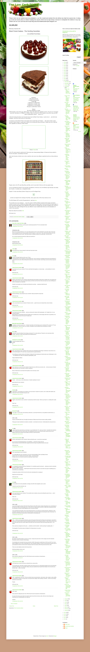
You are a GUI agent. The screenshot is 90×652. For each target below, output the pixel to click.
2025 (65, 63)
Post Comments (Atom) (18, 608)
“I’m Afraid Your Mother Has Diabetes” (67, 348)
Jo (12, 428)
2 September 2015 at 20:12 (17, 394)
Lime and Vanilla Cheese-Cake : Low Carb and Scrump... (67, 558)
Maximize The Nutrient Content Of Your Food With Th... (67, 241)
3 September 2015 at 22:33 (17, 533)
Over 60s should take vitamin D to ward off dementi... (67, 364)
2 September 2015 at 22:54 (17, 460)
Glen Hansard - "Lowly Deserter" (68, 286)
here (36, 200)
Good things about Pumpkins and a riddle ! (67, 594)
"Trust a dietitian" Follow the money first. (67, 491)
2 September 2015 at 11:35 (17, 288)
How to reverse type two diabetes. (67, 145)
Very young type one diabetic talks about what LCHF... (68, 352)
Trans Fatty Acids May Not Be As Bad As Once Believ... (67, 227)
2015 (65, 80)
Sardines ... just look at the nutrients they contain (68, 233)
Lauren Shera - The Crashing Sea (67, 414)
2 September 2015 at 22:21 (17, 433)
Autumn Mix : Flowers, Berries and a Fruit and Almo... (67, 140)
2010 (65, 619)
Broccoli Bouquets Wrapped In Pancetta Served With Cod (67, 535)
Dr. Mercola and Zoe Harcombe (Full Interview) (67, 247)
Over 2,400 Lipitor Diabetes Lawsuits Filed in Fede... (67, 321)
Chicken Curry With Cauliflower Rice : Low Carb (67, 383)
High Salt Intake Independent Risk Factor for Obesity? (68, 551)
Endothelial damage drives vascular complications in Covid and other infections (76, 99)
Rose (13, 331)
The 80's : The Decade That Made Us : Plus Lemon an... (67, 337)
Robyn (66, 628)
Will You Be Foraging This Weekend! (67, 298)
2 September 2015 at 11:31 (17, 274)
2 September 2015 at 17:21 (17, 386)
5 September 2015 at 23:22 (17, 585)
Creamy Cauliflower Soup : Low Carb (67, 503)
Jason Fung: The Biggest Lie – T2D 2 (67, 498)
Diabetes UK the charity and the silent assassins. (67, 481)
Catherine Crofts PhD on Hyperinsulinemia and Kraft (68, 390)
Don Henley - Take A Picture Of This (67, 163)
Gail (13, 482)
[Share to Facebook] (31, 217)
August (66, 598)
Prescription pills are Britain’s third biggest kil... (67, 369)
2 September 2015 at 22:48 (17, 446)
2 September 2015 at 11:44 (17, 319)
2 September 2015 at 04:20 (17, 245)
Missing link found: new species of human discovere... (67, 452)
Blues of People (66, 169)
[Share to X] (30, 217)
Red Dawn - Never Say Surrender (67, 172)
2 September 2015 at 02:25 (17, 238)
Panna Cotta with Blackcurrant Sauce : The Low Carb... (68, 276)
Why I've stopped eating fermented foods (76, 127)
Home (34, 606)
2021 (65, 70)
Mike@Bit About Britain (17, 323)
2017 (65, 77)
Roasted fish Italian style (67, 317)
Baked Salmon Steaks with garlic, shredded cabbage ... (67, 182)
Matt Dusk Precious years (67, 516)
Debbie (13, 390)
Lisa (13, 255)
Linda (13, 248)
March (66, 607)
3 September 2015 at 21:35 (17, 514)
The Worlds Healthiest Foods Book (67, 429)
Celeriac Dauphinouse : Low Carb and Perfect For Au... (68, 358)
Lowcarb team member (17, 267)
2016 (65, 78)
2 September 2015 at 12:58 (17, 327)
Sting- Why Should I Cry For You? (67, 422)
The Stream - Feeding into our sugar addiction (68, 123)
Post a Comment (14, 603)
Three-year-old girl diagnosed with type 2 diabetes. (67, 327)
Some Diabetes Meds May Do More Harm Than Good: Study (68, 308)
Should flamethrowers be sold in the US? (67, 546)
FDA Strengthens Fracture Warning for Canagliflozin (67, 435)
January (66, 610)
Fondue (34, 149)
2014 (65, 612)
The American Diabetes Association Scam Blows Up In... (67, 303)
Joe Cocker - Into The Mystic (67, 290)
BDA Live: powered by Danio (67, 202)
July (66, 600)
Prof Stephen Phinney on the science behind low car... (67, 563)
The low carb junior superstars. (67, 271)
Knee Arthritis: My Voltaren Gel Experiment (76, 89)
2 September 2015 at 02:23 (17, 226)
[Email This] (27, 217)
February (66, 608)
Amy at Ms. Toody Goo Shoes (18, 223)
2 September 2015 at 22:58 (17, 478)
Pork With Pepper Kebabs (67, 494)
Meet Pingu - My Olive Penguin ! (67, 426)
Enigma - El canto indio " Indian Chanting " (67, 418)
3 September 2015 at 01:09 (17, 487)
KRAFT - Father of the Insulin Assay (68, 486)
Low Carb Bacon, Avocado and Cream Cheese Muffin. (67, 194)
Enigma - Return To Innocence (67, 293)
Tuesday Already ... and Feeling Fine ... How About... (67, 117)
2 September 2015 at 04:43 (17, 252)
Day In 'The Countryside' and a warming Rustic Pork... (68, 470)
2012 (65, 615)
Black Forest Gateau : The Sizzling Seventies (67, 575)
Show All (79, 131)
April (66, 605)
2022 (65, 68)
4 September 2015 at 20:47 (17, 557)
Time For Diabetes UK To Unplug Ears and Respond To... (68, 112)
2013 (65, 614)
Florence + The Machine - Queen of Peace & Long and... (67, 408)
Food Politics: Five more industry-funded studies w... (67, 541)
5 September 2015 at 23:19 (17, 571)
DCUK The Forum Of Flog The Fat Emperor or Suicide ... (68, 396)
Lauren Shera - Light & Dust (67, 166)
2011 (65, 617)
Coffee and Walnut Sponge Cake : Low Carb (67, 441)
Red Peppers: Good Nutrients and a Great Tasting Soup (67, 402)
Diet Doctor (75, 106)
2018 (65, 75)
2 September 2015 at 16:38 (17, 345)
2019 (65, 73)
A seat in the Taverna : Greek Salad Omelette (68, 375)
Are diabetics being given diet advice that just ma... (67, 476)
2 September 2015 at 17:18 (17, 361)
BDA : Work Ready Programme (67, 236)
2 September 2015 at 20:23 (17, 407)
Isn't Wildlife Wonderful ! (67, 523)
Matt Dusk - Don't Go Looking (67, 519)
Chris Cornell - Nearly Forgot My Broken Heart (67, 281)
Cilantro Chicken (67, 199)
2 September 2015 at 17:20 (17, 374)
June (66, 602)
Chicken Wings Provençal (67, 591)
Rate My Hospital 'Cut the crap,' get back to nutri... (68, 188)
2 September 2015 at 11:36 (17, 297)
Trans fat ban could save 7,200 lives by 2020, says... (67, 343)
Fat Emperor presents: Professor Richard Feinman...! (67, 261)
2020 (65, 72)
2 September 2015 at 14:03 (17, 336)
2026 (65, 62)
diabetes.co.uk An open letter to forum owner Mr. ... (68, 218)
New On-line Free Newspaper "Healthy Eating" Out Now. (67, 129)
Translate (77, 65)
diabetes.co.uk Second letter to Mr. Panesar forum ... (67, 176)
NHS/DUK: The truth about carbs (67, 379)
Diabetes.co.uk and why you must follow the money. (68, 252)
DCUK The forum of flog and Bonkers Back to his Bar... (68, 586)
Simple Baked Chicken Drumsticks (67, 256)
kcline (47, 636)
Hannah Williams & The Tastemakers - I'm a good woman (68, 511)
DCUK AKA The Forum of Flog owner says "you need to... (68, 569)
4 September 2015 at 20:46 (17, 550)
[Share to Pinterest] (32, 217)
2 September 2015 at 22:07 (17, 424)
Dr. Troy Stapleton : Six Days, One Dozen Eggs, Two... (67, 134)
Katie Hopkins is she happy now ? (68, 529)
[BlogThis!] (28, 217)
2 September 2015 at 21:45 (17, 414)
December (67, 81)
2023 (65, 67)
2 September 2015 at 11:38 (17, 306)
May (66, 603)
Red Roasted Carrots (67, 222)
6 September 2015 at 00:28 (17, 601)
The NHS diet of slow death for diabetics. (67, 333)
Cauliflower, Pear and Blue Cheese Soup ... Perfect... (67, 157)
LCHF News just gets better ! (67, 526)
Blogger (55, 636)
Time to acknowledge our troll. (67, 313)
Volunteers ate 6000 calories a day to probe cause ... (68, 463)
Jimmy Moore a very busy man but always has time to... (68, 212)
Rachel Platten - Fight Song (67, 506)
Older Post (56, 606)
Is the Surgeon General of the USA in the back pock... (67, 266)
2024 (65, 65)
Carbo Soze (67, 624)
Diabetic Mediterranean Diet (76, 86)
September (67, 86)
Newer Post (11, 606)
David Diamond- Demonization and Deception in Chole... (68, 150)
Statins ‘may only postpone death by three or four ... (67, 92)
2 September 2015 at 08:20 (17, 263)
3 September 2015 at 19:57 (17, 500)
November (67, 83)
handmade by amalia (16, 339)
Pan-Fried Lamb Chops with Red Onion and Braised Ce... (67, 105)
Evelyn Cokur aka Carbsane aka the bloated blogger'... (67, 98)
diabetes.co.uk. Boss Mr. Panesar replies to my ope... (68, 206)
